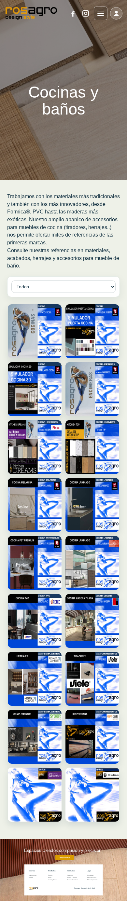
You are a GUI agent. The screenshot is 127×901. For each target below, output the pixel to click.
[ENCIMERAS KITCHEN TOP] (92, 447)
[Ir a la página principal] (31, 13)
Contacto (31, 877)
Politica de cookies (91, 877)
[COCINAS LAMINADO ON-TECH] (92, 505)
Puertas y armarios (72, 877)
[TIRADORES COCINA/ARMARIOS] (92, 679)
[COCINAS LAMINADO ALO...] (92, 563)
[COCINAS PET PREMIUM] (35, 563)
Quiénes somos (32, 875)
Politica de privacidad (92, 880)
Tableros (50, 875)
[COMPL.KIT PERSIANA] (92, 737)
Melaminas (70, 875)
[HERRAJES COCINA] (35, 679)
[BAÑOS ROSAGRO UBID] (92, 795)
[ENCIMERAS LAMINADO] (92, 389)
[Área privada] (116, 13)
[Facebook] (73, 13)
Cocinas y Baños (52, 880)
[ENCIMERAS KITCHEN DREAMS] (35, 447)
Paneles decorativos (72, 880)
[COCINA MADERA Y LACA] (92, 621)
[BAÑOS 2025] (35, 795)
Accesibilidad (90, 875)
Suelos (49, 877)
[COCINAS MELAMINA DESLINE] (35, 505)
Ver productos (65, 857)
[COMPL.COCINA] (35, 737)
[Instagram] (86, 13)
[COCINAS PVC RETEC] (35, 621)
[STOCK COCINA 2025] (35, 331)
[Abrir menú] (100, 13)
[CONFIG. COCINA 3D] (35, 389)
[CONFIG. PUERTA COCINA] (92, 331)
